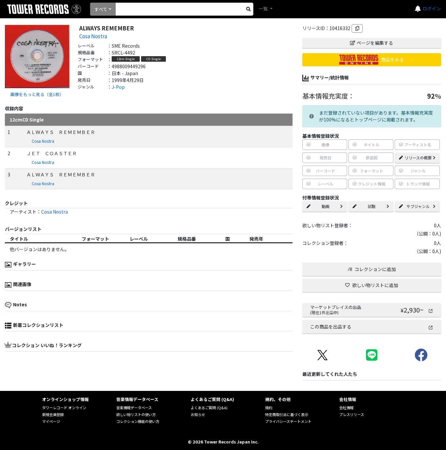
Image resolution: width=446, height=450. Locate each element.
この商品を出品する (330, 326)
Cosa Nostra (93, 36)
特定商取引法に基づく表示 (286, 414)
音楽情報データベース (134, 407)
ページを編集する (375, 43)
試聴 (371, 206)
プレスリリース (351, 414)
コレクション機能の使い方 (137, 421)
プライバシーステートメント (288, 421)
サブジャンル (418, 206)
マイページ (51, 421)
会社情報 (346, 407)
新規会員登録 (53, 414)
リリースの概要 (418, 157)
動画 (325, 206)
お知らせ (198, 414)
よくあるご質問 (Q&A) (209, 407)
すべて (100, 9)
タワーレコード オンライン (64, 407)
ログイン (431, 8)
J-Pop (118, 87)
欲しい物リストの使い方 (136, 414)
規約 (268, 407)
